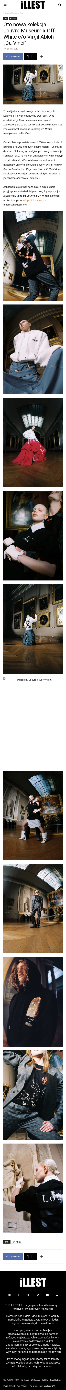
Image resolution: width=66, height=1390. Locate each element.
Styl (22, 13)
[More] (41, 56)
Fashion (13, 18)
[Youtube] (47, 1295)
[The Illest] (33, 5)
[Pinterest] (37, 1295)
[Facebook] (18, 1295)
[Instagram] (9, 1295)
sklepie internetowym (34, 200)
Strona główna (10, 13)
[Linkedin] (56, 1295)
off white (17, 1241)
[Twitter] (28, 1295)
